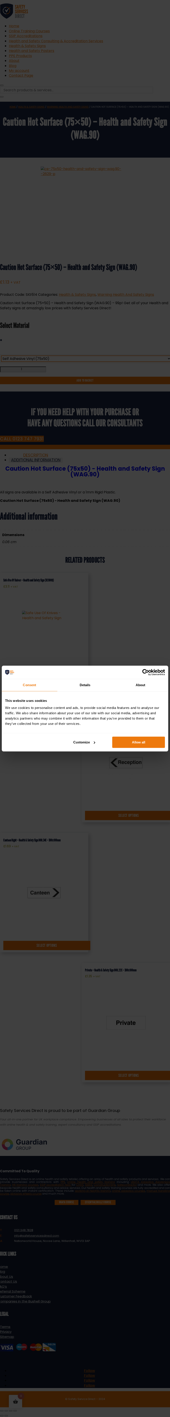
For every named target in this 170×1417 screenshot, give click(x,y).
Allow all (138, 742)
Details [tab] (85, 685)
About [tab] (140, 685)
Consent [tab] (29, 685)
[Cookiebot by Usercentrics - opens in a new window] (145, 672)
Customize (81, 742)
